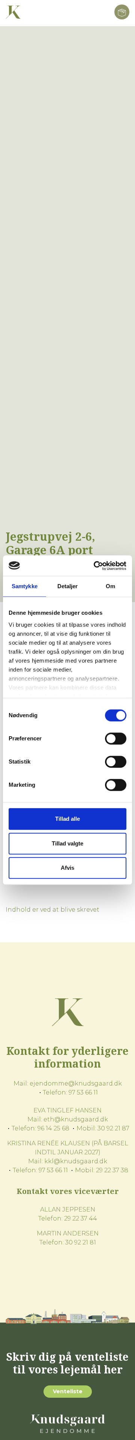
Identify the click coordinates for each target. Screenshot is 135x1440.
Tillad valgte (67, 843)
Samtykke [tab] (25, 586)
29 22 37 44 (80, 1218)
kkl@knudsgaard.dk (75, 1161)
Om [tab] (110, 586)
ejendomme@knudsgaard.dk (76, 1083)
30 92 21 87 (113, 1128)
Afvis (67, 868)
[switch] (115, 738)
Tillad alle (67, 819)
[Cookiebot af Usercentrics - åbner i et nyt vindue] (95, 566)
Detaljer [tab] (67, 586)
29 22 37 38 (112, 1170)
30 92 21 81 (80, 1242)
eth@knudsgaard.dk (76, 1119)
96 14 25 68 (53, 1128)
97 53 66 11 (83, 1092)
